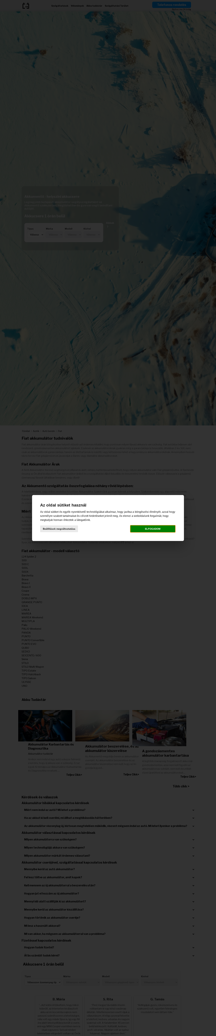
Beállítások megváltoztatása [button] (59, 528)
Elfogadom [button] (152, 528)
